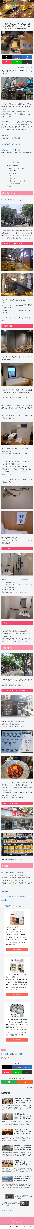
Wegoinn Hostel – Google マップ (12, 200)
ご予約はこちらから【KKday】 (11, 150)
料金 (11, 176)
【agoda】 (4, 135)
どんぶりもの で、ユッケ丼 (18, 181)
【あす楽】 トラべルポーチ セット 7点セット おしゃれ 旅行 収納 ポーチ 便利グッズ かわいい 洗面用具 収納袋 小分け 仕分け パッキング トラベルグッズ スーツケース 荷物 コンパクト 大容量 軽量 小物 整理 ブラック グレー (17, 1027)
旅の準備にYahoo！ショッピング (12, 906)
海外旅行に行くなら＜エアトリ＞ (12, 144)
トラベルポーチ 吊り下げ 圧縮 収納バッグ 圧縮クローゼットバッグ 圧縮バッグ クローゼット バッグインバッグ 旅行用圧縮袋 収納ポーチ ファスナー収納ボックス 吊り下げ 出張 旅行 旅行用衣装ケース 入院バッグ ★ (17, 982)
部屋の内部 (13, 170)
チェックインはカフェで (17, 168)
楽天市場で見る (17, 949)
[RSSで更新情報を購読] (25, 1082)
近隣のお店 (12, 178)
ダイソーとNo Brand (16, 183)
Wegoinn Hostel (13, 165)
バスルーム (13, 173)
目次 (14, 162)
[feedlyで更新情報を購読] (9, 1082)
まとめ (10, 186)
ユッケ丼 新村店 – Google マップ (12, 726)
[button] (27, 62)
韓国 (4, 1050)
